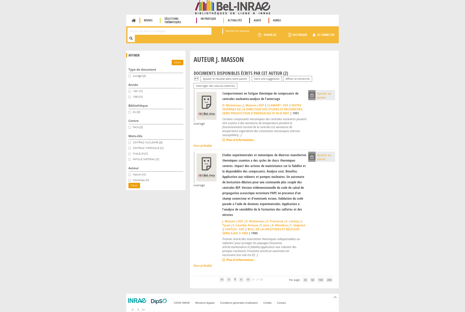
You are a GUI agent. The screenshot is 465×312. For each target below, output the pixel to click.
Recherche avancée (237, 31)
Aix (135, 112)
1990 (136, 96)
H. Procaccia (274, 221)
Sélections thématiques (172, 20)
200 (329, 280)
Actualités (235, 20)
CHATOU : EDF (234, 229)
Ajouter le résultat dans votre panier (225, 78)
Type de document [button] (142, 69)
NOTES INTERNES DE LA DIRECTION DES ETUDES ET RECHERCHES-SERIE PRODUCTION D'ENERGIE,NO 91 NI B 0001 (262, 109)
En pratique (208, 19)
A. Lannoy (292, 221)
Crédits (267, 302)
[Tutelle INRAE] (138, 300)
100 (320, 280)
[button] (312, 95)
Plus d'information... (241, 140)
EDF (261, 105)
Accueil (134, 20)
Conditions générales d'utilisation (239, 302)
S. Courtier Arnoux (245, 225)
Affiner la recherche (298, 78)
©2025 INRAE (182, 302)
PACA (136, 127)
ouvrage (137, 76)
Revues (148, 20)
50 (312, 280)
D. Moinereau (231, 105)
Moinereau (139, 180)
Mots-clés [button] (135, 136)
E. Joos (264, 225)
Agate (257, 20)
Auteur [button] (133, 168)
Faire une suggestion (267, 78)
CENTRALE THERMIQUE (146, 148)
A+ (143, 310)
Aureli (277, 20)
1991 (136, 91)
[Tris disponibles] (196, 79)
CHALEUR (138, 153)
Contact (281, 302)
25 (305, 280)
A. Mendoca (280, 225)
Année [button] (133, 85)
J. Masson (249, 105)
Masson (137, 174)
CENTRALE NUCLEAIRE (146, 142)
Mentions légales (205, 302)
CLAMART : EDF (277, 105)
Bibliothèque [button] (138, 105)
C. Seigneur (298, 225)
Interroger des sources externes (215, 86)
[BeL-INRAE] (232, 7)
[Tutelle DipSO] (160, 301)
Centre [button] (133, 121)
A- (133, 310)
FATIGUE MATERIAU (144, 159)
